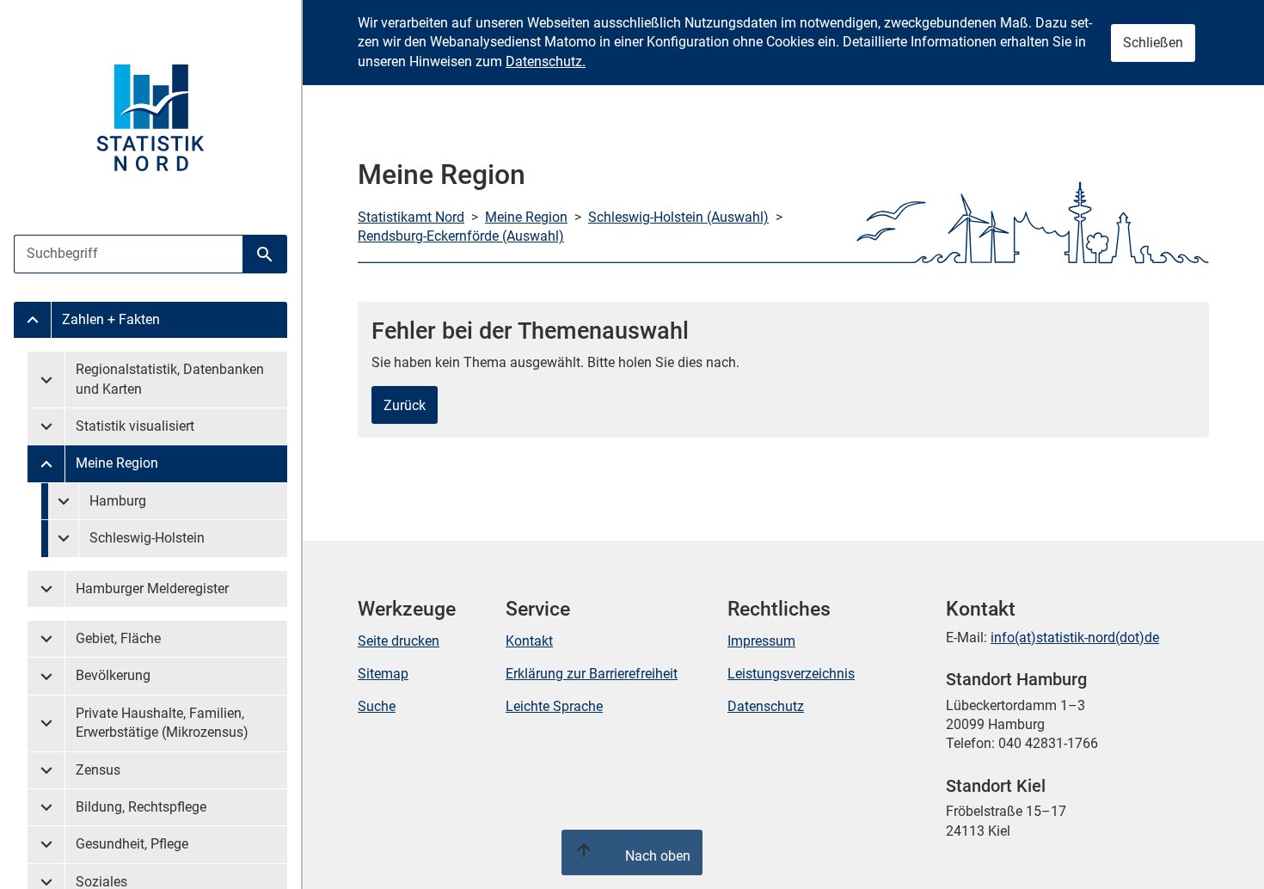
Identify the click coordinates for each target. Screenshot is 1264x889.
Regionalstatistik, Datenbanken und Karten (170, 378)
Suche (377, 706)
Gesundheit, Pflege (132, 844)
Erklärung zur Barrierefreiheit (592, 673)
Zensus (98, 770)
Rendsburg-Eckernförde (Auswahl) (461, 236)
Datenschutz (765, 706)
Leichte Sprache (554, 706)
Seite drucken (398, 641)
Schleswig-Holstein (147, 538)
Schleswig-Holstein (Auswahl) (678, 217)
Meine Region (117, 463)
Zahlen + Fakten (111, 319)
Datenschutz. (546, 61)
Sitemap (383, 673)
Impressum (761, 641)
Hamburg (117, 501)
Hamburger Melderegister (152, 588)
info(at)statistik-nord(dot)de (1075, 637)
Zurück (404, 405)
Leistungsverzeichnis (791, 673)
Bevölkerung (113, 675)
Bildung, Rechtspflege (141, 807)
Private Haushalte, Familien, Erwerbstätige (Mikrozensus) (162, 722)
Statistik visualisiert (135, 426)
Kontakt (529, 641)
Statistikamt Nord (411, 217)
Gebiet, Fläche (118, 638)
